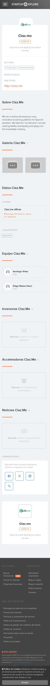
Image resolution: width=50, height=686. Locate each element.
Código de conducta (12, 629)
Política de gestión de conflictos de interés (21, 625)
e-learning (10, 68)
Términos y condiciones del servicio (19, 617)
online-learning (26, 68)
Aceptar (25, 682)
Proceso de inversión (12, 612)
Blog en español (35, 584)
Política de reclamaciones (14, 621)
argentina (7, 235)
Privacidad (7, 637)
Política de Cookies (11, 641)
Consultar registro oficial (21, 662)
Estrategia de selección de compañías (20, 608)
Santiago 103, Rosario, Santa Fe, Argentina (17, 215)
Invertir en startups (11, 580)
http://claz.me (13, 86)
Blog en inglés (34, 580)
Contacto (32, 592)
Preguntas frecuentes (12, 584)
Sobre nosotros (35, 588)
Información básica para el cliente (18, 633)
